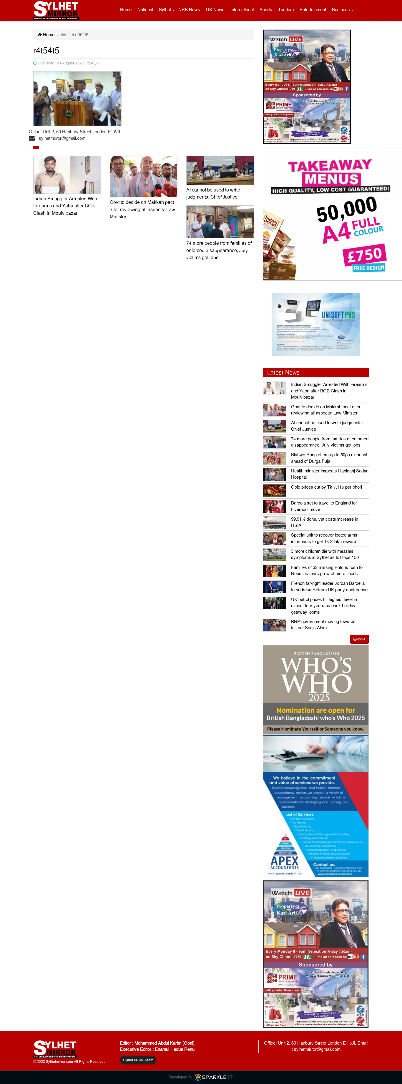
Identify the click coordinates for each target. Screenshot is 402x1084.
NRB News (189, 9)
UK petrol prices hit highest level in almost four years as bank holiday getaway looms (324, 606)
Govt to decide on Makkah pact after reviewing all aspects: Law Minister (142, 209)
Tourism (286, 9)
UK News (215, 9)
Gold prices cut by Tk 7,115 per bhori (326, 487)
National (145, 9)
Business (341, 9)
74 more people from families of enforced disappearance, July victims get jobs (219, 250)
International (242, 9)
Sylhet (165, 9)
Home (126, 9)
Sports (266, 9)
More (361, 639)
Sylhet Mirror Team (138, 1060)
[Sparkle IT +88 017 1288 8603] (214, 1077)
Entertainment (313, 9)
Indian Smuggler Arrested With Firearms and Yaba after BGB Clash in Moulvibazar (65, 206)
